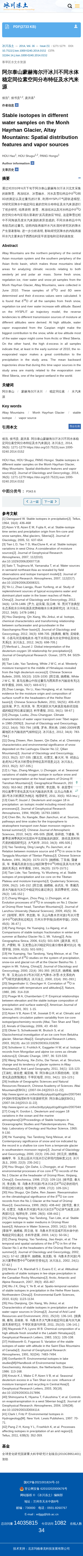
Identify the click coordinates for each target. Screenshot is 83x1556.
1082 (60, 1523)
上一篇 (34, 501)
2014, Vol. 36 (27, 46)
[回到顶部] (76, 782)
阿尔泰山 (8, 391)
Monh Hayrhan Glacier (48, 412)
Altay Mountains (13, 412)
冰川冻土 (8, 46)
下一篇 (49, 501)
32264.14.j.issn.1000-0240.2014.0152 (24, 55)
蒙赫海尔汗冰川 (32, 391)
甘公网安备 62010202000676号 (45, 1488)
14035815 (26, 1523)
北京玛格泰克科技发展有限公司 (49, 1548)
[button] (69, 6)
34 (41, 1530)
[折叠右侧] (76, 791)
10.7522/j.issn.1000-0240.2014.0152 (24, 50)
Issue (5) (45, 46)
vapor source (27, 418)
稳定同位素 (57, 391)
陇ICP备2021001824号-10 (41, 1482)
